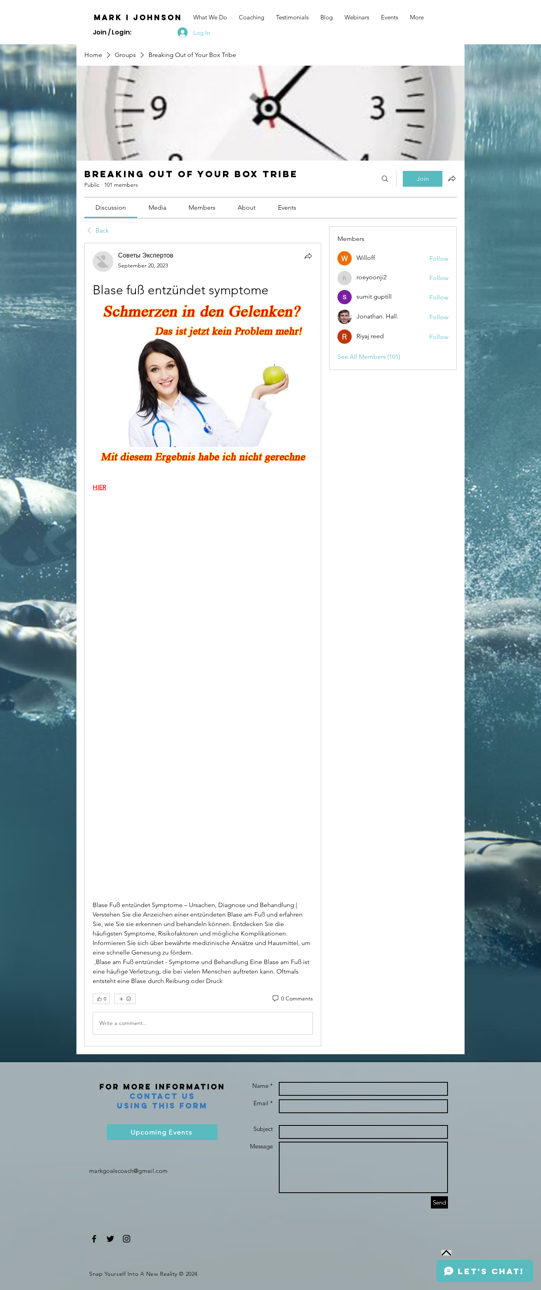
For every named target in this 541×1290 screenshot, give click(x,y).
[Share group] (452, 178)
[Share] (308, 256)
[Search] (385, 179)
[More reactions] (124, 999)
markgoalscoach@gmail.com (128, 1170)
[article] (202, 644)
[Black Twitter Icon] (110, 1239)
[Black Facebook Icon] (94, 1239)
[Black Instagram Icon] (126, 1239)
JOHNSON (157, 17)
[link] (110, 207)
